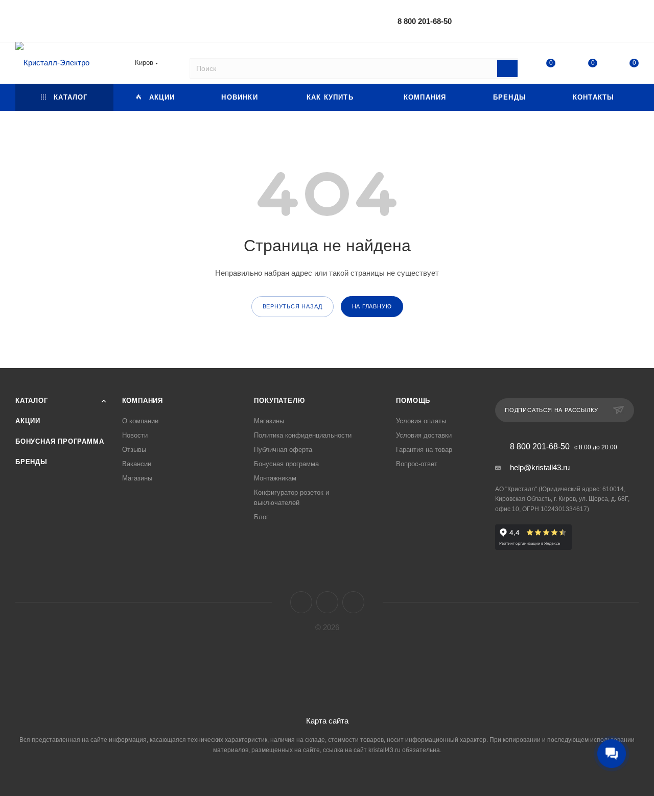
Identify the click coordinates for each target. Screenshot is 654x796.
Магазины (137, 478)
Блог (261, 517)
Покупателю (279, 400)
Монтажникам (275, 478)
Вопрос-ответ (416, 464)
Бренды (31, 462)
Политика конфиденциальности (303, 435)
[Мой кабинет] (634, 22)
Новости (135, 435)
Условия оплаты (421, 421)
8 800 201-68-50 (425, 21)
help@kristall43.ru (540, 467)
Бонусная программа (59, 441)
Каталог (31, 400)
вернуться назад (292, 306)
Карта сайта (327, 720)
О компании (140, 421)
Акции (27, 421)
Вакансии (136, 464)
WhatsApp (353, 602)
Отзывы (134, 449)
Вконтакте (301, 602)
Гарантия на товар (424, 449)
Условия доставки (424, 435)
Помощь (413, 400)
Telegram (327, 602)
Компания (142, 400)
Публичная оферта (283, 449)
